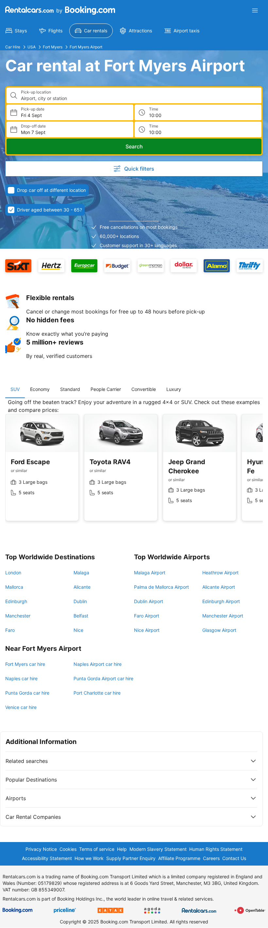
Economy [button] (40, 389)
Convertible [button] (143, 389)
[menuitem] (16, 31)
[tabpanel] (134, 464)
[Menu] (255, 10)
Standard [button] (70, 389)
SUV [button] (15, 389)
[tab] (15, 389)
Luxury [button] (173, 389)
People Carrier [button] (106, 389)
